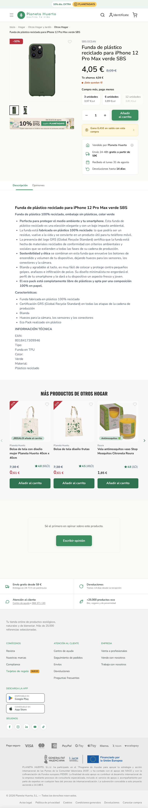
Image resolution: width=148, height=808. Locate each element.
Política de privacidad (47, 802)
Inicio (12, 27)
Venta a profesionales (114, 651)
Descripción (20, 185)
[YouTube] (35, 726)
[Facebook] (9, 726)
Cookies (67, 802)
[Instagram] (18, 726)
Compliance (13, 664)
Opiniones (38, 185)
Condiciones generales (88, 802)
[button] (11, 15)
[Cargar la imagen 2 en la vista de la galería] (25, 110)
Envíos (58, 664)
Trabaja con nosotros (113, 664)
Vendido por (109, 145)
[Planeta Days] (42, 123)
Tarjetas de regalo (22, 671)
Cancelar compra (132, 802)
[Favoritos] (70, 42)
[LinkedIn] (26, 726)
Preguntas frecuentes (66, 678)
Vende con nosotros (113, 658)
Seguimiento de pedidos (68, 658)
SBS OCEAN (89, 41)
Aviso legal (25, 802)
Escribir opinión (74, 541)
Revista (10, 651)
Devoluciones (62, 671)
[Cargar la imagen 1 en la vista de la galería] (14, 110)
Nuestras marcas (16, 658)
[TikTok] (43, 726)
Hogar (21, 27)
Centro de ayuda (21, 603)
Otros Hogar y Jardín (39, 27)
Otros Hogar (61, 27)
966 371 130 (38, 603)
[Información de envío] (132, 145)
